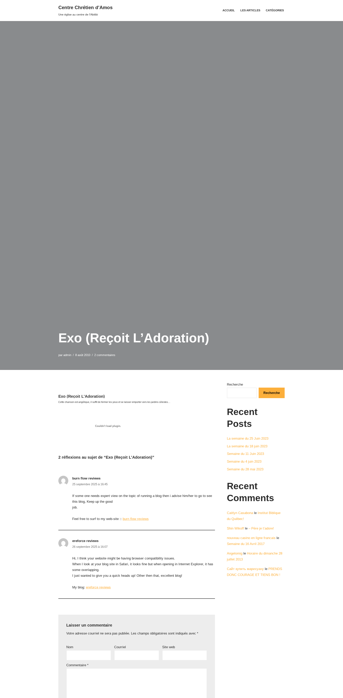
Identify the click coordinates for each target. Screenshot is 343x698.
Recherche (235, 384)
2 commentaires (104, 355)
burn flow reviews (86, 478)
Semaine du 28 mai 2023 (245, 469)
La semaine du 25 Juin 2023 (247, 438)
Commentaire (77, 665)
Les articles (250, 10)
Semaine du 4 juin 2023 (244, 461)
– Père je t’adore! (261, 528)
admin (67, 355)
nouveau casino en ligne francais (251, 538)
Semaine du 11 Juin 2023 (245, 454)
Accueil (229, 10)
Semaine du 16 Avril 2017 (246, 544)
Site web (168, 647)
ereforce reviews (85, 541)
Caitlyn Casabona (240, 513)
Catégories (275, 10)
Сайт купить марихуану (245, 569)
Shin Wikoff (235, 528)
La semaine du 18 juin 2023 (247, 446)
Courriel (120, 647)
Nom (69, 647)
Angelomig (234, 553)
